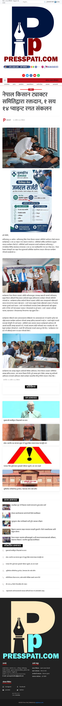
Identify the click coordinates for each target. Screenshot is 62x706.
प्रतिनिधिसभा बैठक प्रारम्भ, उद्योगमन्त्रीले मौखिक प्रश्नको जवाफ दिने (23, 577)
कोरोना (21, 84)
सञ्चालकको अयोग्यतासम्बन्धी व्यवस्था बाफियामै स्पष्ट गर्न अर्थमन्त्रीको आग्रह (25, 591)
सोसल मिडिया (7, 682)
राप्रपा (48, 84)
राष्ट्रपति (56, 84)
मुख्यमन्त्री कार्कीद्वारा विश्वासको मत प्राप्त (15, 420)
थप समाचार (31, 397)
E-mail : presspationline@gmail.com (13, 676)
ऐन (14, 84)
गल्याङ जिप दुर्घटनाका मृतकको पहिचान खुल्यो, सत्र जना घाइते (22, 466)
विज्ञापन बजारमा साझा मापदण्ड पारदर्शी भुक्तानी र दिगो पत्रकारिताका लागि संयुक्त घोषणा (33, 530)
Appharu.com (39, 702)
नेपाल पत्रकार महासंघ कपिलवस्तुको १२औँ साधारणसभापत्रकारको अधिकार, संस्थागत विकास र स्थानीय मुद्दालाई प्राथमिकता (33, 538)
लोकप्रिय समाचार (12, 545)
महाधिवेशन (30, 84)
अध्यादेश (7, 84)
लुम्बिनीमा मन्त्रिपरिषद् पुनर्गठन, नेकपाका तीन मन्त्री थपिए (20, 489)
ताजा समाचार (10, 500)
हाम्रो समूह (35, 663)
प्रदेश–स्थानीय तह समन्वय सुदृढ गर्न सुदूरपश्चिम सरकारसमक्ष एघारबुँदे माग (25, 443)
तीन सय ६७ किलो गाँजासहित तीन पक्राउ (16, 584)
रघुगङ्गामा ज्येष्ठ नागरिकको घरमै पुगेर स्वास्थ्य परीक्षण (26, 521)
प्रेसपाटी (8, 120)
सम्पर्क (4, 663)
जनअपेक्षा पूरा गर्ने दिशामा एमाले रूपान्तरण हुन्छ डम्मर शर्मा (28, 505)
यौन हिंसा (40, 84)
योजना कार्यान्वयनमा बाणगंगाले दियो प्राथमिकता (25, 513)
